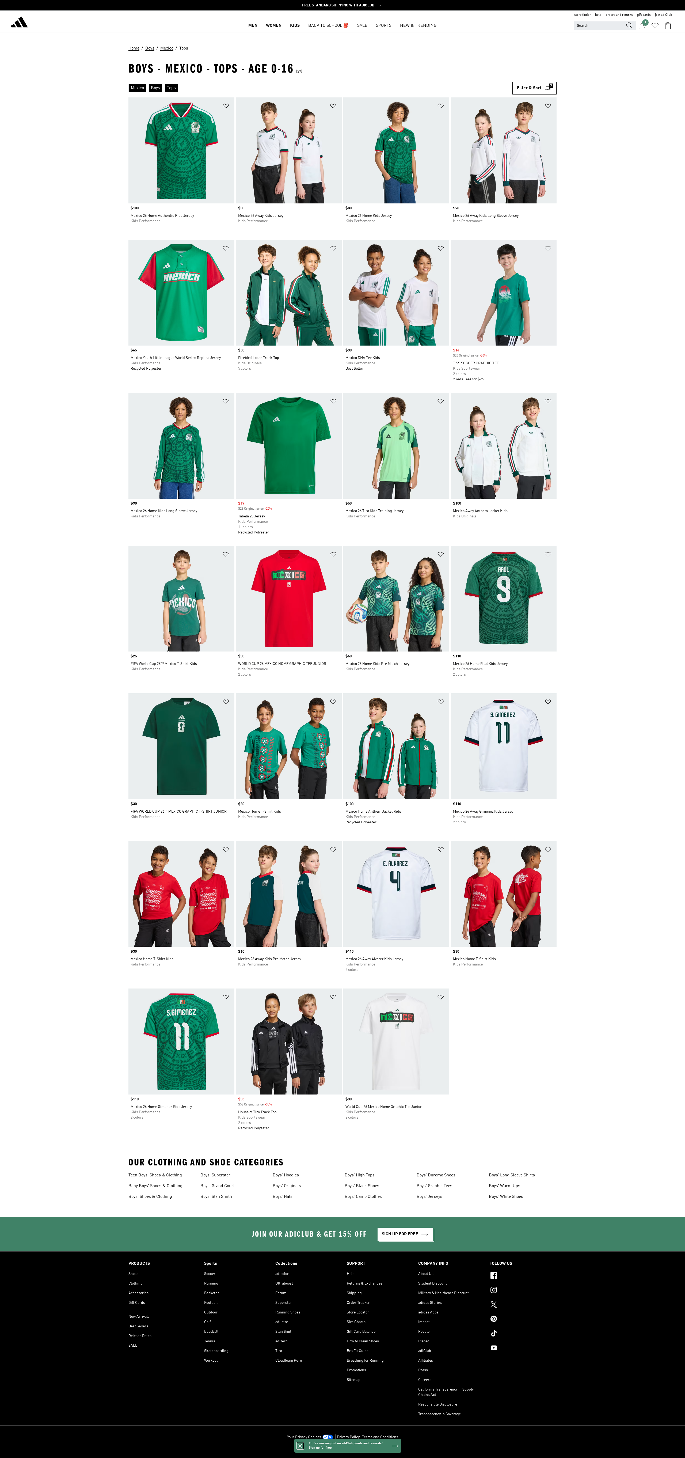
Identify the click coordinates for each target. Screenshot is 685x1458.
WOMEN (273, 26)
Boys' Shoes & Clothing (150, 1197)
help (598, 15)
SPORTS (383, 26)
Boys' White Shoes (506, 1197)
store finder (582, 15)
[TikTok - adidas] (523, 1334)
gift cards (644, 15)
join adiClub (663, 15)
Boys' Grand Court (217, 1186)
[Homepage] (19, 23)
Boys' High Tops (360, 1175)
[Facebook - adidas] (523, 1276)
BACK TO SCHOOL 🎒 (328, 26)
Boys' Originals (287, 1186)
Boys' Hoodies (286, 1175)
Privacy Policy (348, 1437)
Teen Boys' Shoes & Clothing (155, 1175)
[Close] (300, 1445)
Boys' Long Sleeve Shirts (512, 1175)
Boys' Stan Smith (216, 1197)
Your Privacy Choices (304, 1437)
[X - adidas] (523, 1305)
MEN (252, 26)
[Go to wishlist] (655, 25)
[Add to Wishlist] (226, 107)
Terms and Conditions (380, 1437)
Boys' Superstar (215, 1175)
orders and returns (619, 15)
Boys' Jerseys (429, 1197)
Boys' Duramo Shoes (436, 1175)
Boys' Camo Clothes (363, 1197)
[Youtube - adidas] (523, 1348)
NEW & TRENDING (418, 26)
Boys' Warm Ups (504, 1186)
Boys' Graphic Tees (434, 1186)
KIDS (295, 26)
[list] (320, 88)
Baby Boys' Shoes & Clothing (155, 1186)
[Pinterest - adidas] (523, 1319)
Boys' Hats (282, 1197)
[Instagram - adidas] (523, 1290)
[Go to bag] (667, 25)
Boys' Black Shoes (362, 1186)
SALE (362, 26)
